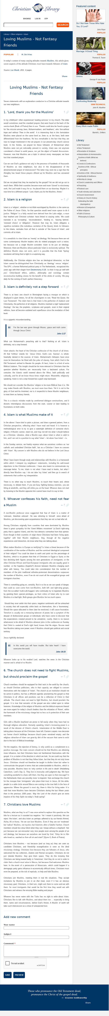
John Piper (101, 29)
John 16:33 (61, 652)
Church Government (86, 195)
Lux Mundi (15, 70)
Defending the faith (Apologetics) (85, 202)
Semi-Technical (98, 104)
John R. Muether (99, 107)
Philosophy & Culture (86, 217)
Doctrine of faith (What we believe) (88, 159)
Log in (37, 19)
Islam (26, 34)
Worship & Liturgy (85, 179)
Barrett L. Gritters (99, 132)
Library (6, 34)
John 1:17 (61, 334)
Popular (9, 54)
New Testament (84, 148)
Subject (7, 934)
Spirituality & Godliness (87, 176)
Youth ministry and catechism (89, 192)
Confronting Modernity (86, 101)
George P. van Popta (97, 79)
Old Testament (83, 145)
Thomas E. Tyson (98, 58)
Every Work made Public (87, 126)
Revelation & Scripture (87, 151)
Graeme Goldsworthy (76, 998)
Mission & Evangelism (86, 207)
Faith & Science (84, 213)
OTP (46, 19)
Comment (9, 943)
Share (64, 76)
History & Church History (87, 198)
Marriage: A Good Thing (87, 51)
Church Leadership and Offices (90, 182)
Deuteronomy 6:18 (38, 270)
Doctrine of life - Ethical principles (87, 168)
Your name (9, 925)
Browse (27, 19)
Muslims (50, 61)
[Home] (36, 7)
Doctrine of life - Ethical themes (90, 173)
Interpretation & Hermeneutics (89, 154)
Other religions (16, 34)
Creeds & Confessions (87, 164)
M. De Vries (27, 54)
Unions (79, 76)
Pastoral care (83, 189)
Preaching (82, 185)
